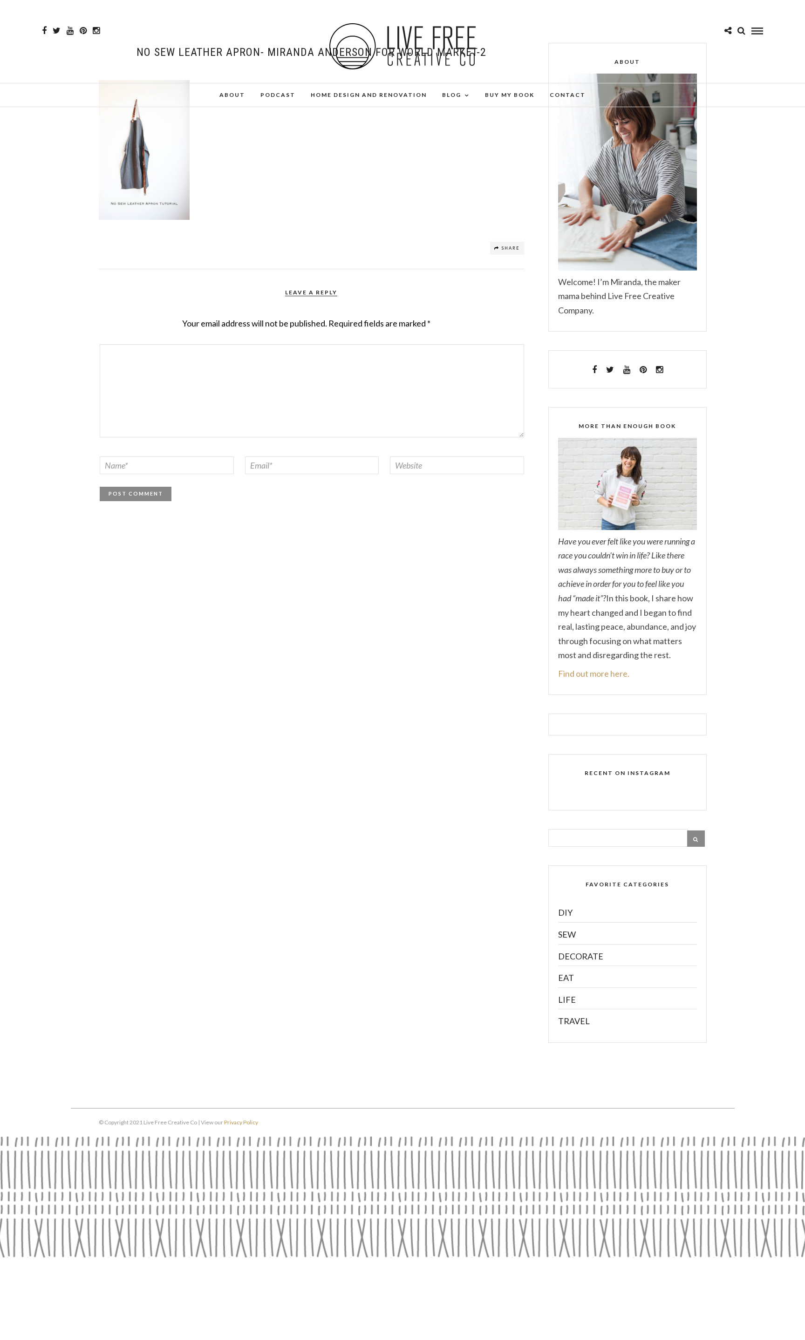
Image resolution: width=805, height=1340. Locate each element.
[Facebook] (594, 370)
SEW (567, 934)
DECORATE (580, 956)
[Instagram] (96, 31)
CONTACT (568, 94)
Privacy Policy (241, 1122)
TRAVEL (574, 1021)
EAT (566, 978)
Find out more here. (593, 673)
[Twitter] (610, 370)
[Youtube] (70, 31)
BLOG (451, 94)
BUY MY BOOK (509, 94)
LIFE (567, 999)
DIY (565, 912)
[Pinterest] (83, 31)
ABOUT (232, 94)
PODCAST (277, 94)
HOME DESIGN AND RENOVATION (369, 94)
